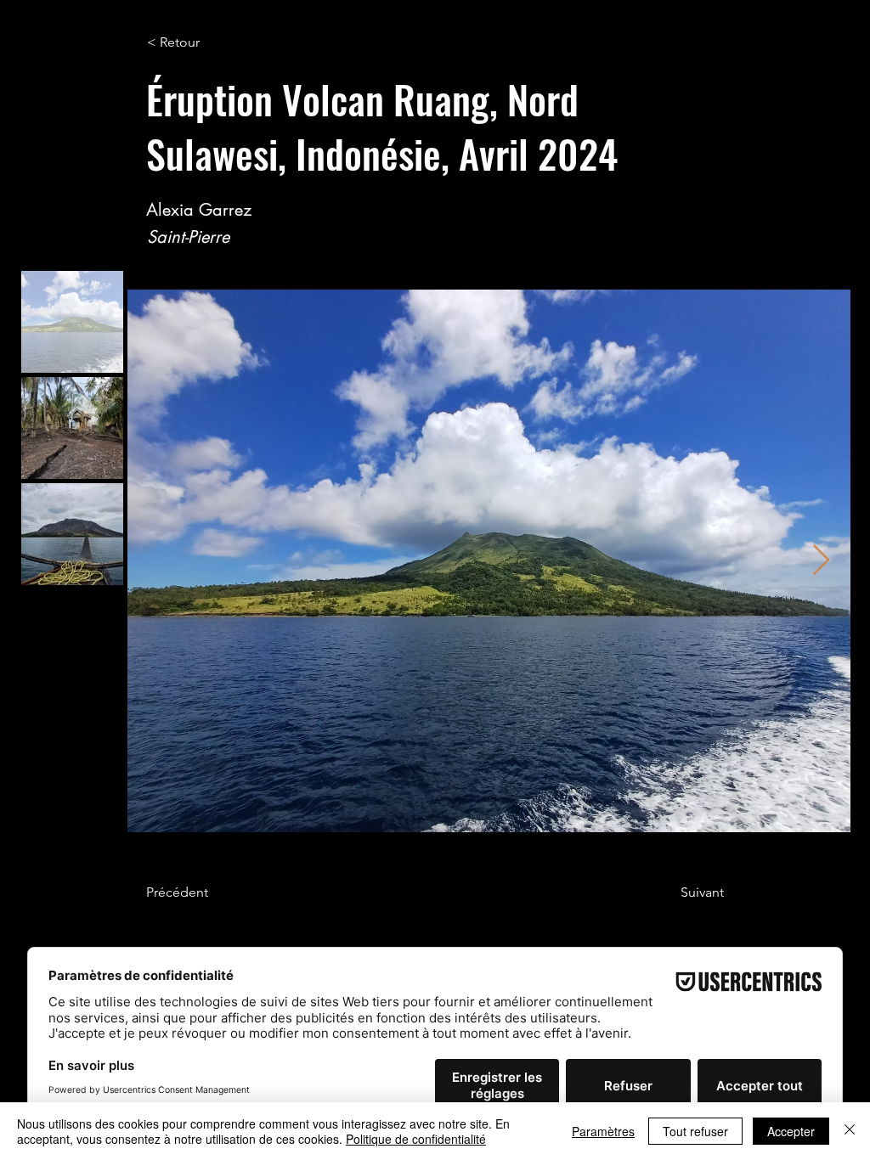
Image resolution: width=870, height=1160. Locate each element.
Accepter (791, 1131)
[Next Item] (821, 560)
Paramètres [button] (603, 1131)
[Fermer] (849, 1131)
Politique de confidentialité (416, 1138)
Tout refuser (695, 1131)
